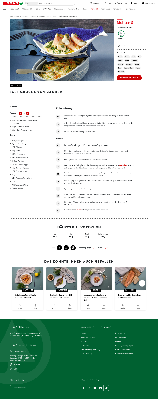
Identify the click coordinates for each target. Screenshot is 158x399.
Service (17, 364)
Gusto (85, 9)
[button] (142, 283)
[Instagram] (89, 388)
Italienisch (121, 72)
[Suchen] (72, 3)
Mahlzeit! (94, 9)
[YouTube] (95, 388)
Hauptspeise (16, 86)
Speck (120, 57)
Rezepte (33, 16)
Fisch (55, 16)
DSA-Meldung (86, 354)
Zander (127, 57)
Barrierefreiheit (121, 337)
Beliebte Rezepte (45, 16)
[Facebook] (83, 388)
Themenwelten (73, 9)
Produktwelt (14, 9)
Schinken (134, 60)
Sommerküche (128, 68)
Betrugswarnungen (88, 337)
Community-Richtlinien (124, 354)
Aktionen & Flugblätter (31, 9)
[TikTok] (106, 388)
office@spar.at (19, 360)
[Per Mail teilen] (66, 247)
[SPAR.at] (13, 3)
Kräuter (137, 64)
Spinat (120, 60)
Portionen (13, 113)
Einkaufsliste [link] (97, 3)
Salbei (127, 60)
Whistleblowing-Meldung (90, 350)
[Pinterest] (100, 388)
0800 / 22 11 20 (20, 351)
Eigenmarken (59, 9)
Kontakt (84, 341)
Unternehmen (120, 333)
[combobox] (32, 3)
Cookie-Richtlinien (122, 350)
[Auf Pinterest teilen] (73, 247)
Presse (83, 333)
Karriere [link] (136, 3)
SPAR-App (47, 9)
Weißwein (129, 64)
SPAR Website (14, 16)
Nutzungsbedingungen (124, 345)
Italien (138, 68)
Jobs (15, 369)
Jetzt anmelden (19, 388)
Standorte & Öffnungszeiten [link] (117, 3)
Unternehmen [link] (150, 3)
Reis (139, 57)
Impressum (85, 345)
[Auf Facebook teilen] (59, 247)
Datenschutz (120, 341)
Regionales (105, 9)
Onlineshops (131, 9)
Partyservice (118, 9)
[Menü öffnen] (5, 9)
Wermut (120, 64)
